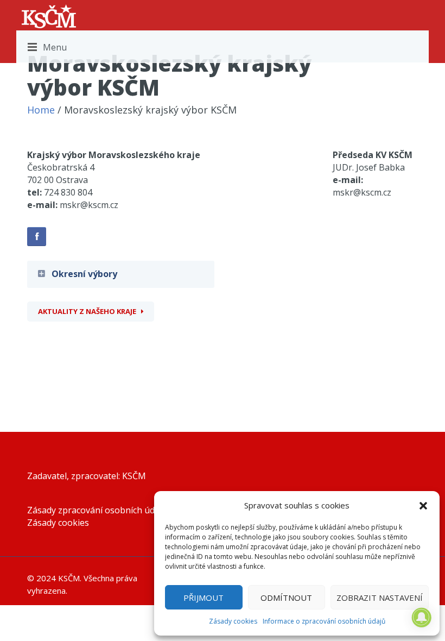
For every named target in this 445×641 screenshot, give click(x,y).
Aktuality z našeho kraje (87, 311)
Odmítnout (286, 597)
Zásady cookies (233, 621)
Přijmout (203, 597)
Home (41, 109)
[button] (423, 505)
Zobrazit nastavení (379, 597)
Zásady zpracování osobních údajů (97, 510)
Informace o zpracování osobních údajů (324, 621)
